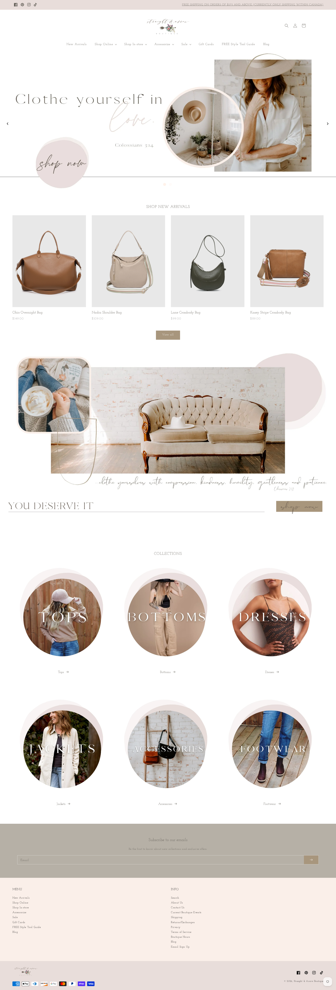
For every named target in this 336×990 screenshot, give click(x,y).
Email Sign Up (180, 946)
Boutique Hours (180, 937)
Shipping (177, 917)
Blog (15, 932)
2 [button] (170, 184)
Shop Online (20, 902)
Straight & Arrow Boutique (309, 981)
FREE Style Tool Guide (26, 927)
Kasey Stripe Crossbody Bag (270, 312)
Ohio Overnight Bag (27, 312)
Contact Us (178, 907)
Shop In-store (20, 907)
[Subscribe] (311, 859)
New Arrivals (21, 897)
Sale (15, 917)
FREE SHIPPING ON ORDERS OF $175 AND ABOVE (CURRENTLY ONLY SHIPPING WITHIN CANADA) (253, 4)
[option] (168, 121)
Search (175, 897)
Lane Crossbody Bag (185, 312)
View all (168, 334)
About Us (177, 902)
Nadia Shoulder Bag (107, 312)
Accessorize (19, 912)
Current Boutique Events (186, 912)
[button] (105, 44)
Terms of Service (181, 932)
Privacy (175, 927)
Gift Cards (18, 922)
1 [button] (164, 184)
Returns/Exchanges (183, 922)
